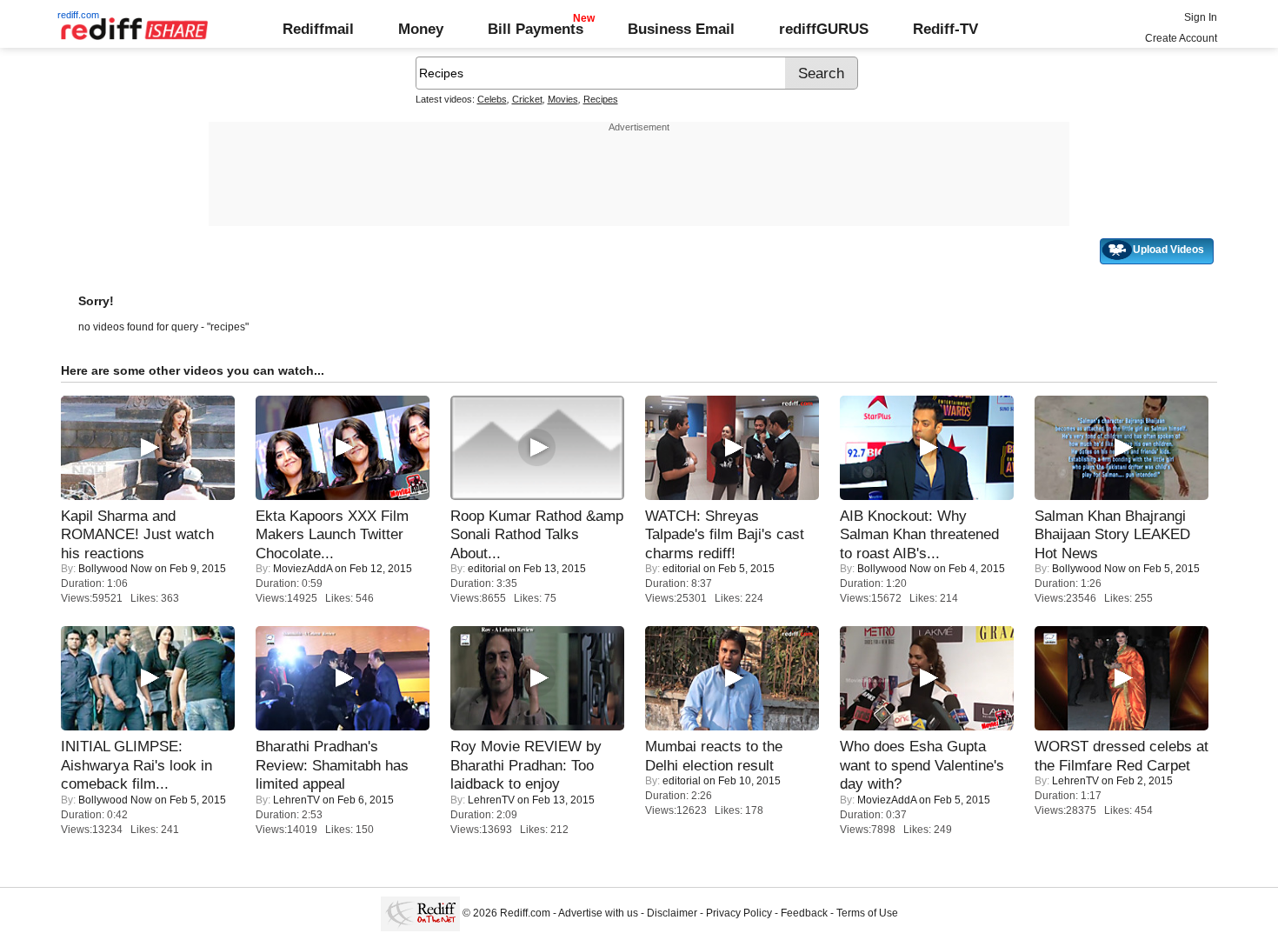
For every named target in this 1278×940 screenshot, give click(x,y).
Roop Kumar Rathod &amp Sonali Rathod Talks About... (536, 534)
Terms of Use (867, 913)
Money (420, 29)
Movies (563, 99)
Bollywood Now (115, 569)
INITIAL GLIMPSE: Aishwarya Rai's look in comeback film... (136, 764)
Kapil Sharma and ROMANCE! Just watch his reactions (137, 534)
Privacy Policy (739, 913)
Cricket (527, 99)
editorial (487, 569)
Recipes (600, 99)
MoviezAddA (302, 569)
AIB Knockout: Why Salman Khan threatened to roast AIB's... (919, 534)
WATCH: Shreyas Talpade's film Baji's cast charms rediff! (724, 534)
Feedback (804, 913)
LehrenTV (296, 800)
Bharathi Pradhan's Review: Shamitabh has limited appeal (332, 764)
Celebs (492, 99)
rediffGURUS (824, 29)
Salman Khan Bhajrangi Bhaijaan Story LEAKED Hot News (1112, 534)
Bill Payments (535, 29)
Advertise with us (598, 913)
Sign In (1200, 17)
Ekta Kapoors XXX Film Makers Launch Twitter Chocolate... (332, 534)
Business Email (681, 29)
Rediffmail (318, 29)
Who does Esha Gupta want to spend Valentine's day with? (922, 764)
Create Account (1181, 38)
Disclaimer (672, 913)
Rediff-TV (945, 29)
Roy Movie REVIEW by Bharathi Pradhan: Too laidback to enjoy (526, 764)
